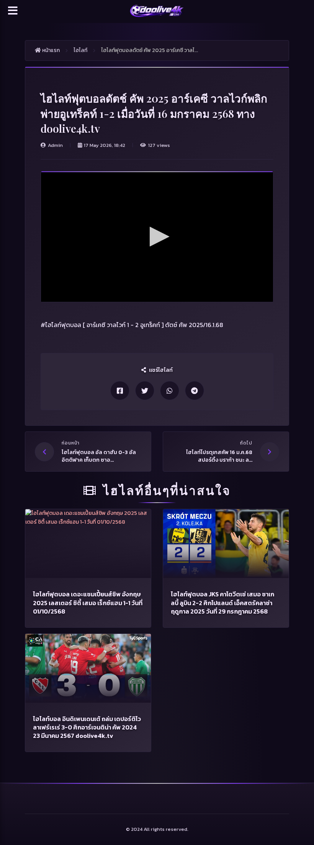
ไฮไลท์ (80, 50)
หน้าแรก (50, 50)
